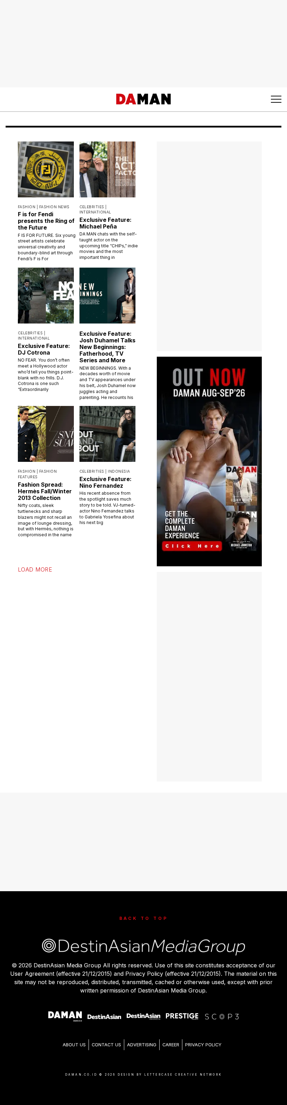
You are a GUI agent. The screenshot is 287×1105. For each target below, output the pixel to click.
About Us (74, 1044)
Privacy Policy (203, 1044)
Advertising (141, 1044)
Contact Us (106, 1044)
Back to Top (143, 918)
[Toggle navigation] (276, 99)
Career (170, 1044)
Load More (35, 569)
